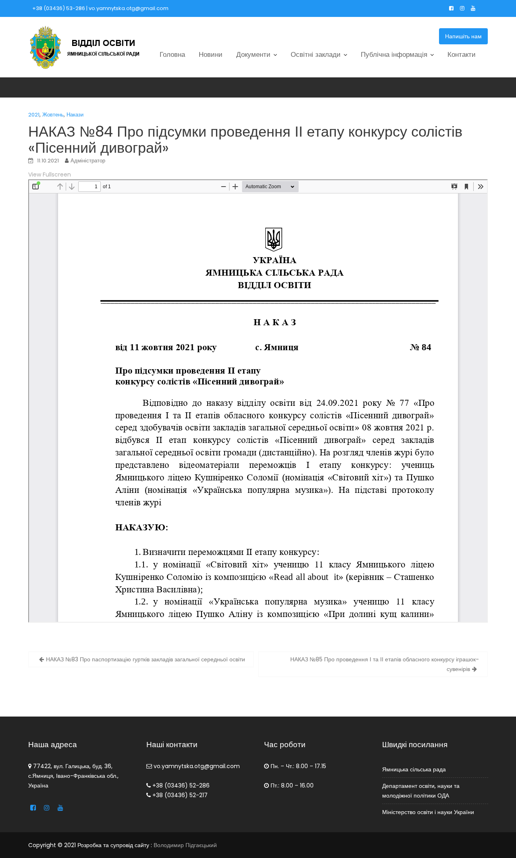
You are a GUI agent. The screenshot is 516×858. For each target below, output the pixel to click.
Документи (253, 54)
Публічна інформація (394, 54)
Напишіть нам (463, 36)
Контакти (461, 54)
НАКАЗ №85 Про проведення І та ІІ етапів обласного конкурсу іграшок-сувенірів (384, 664)
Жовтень (53, 114)
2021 (34, 114)
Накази (75, 114)
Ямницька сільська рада (414, 769)
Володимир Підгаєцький (185, 845)
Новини (211, 54)
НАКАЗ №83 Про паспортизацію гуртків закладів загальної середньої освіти (145, 659)
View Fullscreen (49, 174)
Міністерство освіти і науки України (428, 812)
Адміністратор (88, 160)
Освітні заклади (316, 54)
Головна (172, 54)
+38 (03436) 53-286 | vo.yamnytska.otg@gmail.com (100, 8)
